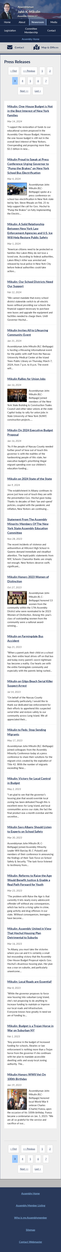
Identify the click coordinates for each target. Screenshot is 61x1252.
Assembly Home (30, 39)
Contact (51, 30)
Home (7, 22)
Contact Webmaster (30, 1241)
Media (53, 22)
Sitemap (30, 1229)
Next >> (24, 90)
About (22, 22)
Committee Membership (31, 30)
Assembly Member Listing (30, 1205)
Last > (38, 90)
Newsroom (38, 22)
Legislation (10, 30)
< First (13, 70)
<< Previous (29, 70)
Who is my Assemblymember (30, 1217)
